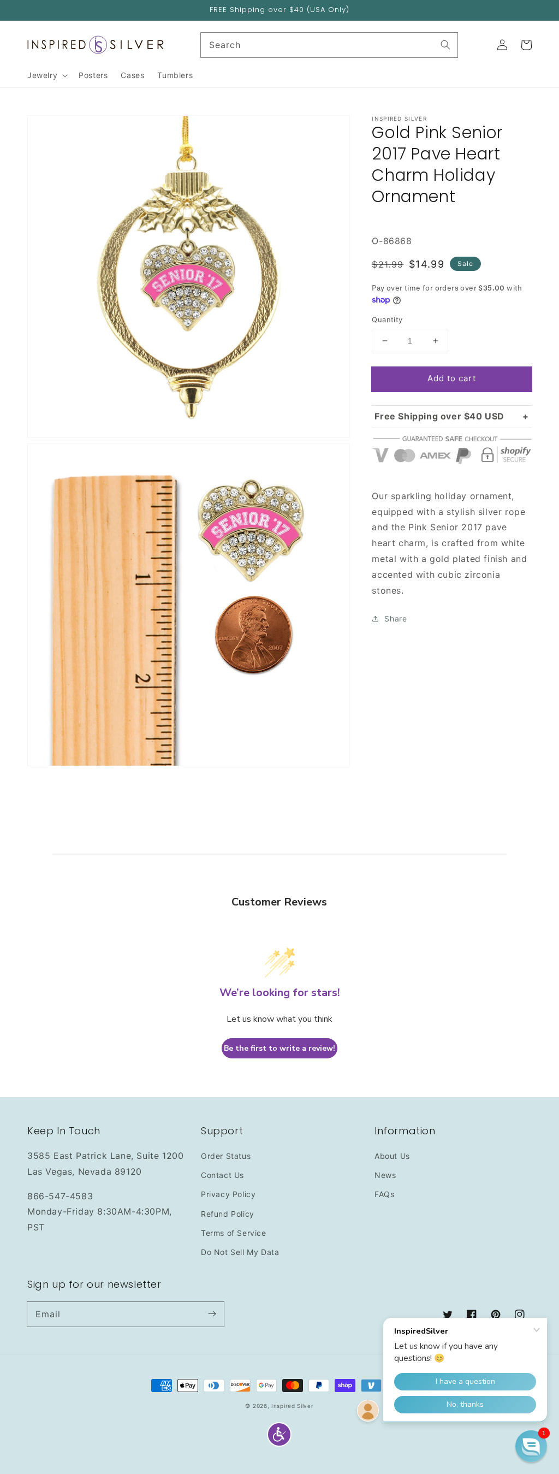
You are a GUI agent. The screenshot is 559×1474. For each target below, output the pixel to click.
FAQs (384, 1194)
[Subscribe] (212, 1314)
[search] (329, 45)
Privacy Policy (228, 1194)
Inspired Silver (292, 1405)
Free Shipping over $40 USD (439, 416)
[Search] (445, 45)
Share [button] (395, 618)
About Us (392, 1156)
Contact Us (222, 1175)
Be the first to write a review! (279, 1048)
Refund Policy (227, 1213)
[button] (279, 1434)
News (385, 1175)
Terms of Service (233, 1233)
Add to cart (451, 378)
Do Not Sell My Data (240, 1252)
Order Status (226, 1156)
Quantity (387, 319)
